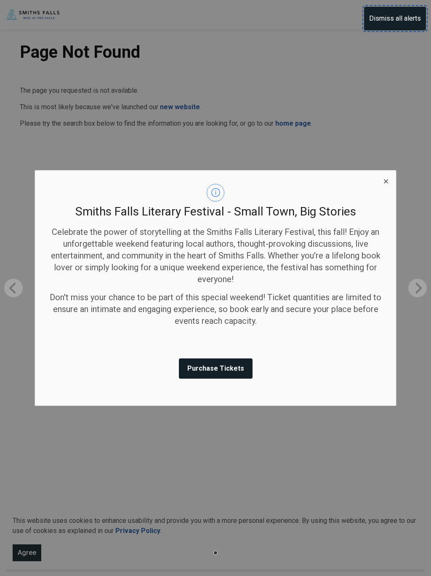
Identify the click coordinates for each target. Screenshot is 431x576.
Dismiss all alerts (395, 18)
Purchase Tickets (215, 368)
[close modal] (386, 180)
